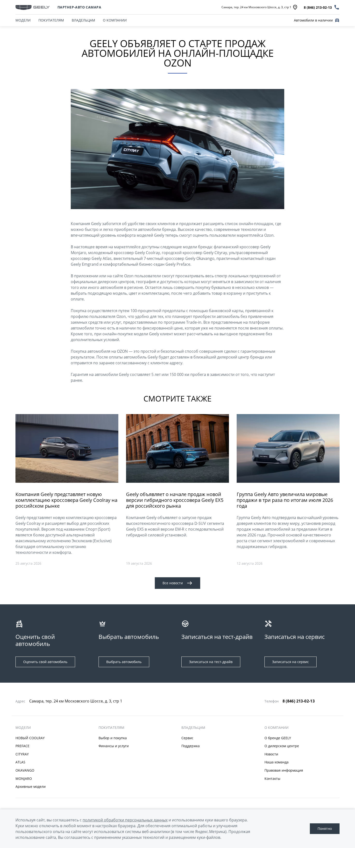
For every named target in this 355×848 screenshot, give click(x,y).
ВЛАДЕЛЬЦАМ (83, 20)
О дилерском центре (281, 746)
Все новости (173, 583)
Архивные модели (30, 786)
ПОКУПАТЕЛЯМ (51, 20)
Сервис (187, 738)
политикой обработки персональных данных (125, 820)
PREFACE (22, 746)
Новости (271, 754)
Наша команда (276, 762)
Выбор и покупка (113, 738)
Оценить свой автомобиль (45, 661)
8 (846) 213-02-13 (299, 701)
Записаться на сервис (290, 661)
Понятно (325, 828)
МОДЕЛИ (23, 20)
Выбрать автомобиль (124, 661)
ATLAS (20, 762)
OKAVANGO (24, 770)
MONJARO (23, 778)
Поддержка (190, 746)
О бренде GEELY (277, 738)
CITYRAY (22, 754)
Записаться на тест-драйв (211, 661)
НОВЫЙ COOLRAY (30, 738)
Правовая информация (283, 770)
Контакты (272, 778)
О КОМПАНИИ (115, 20)
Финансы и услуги (114, 746)
